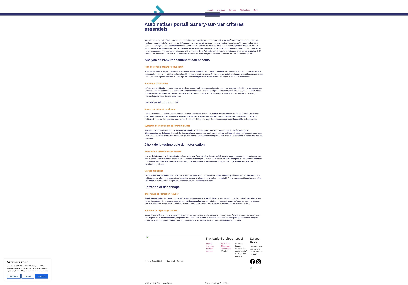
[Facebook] (252, 261)
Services (232, 10)
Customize (14, 276)
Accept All (41, 276)
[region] (27, 269)
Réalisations (245, 10)
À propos (221, 10)
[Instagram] (258, 261)
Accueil (210, 10)
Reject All (28, 276)
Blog (255, 10)
